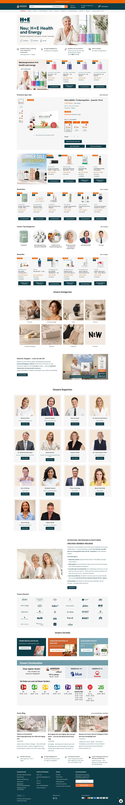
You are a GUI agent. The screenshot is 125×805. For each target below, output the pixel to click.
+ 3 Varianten (21, 278)
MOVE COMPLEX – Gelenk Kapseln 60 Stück (84, 272)
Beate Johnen (66, 166)
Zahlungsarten (60, 781)
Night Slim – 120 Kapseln (67, 75)
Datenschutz (20, 777)
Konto (83, 7)
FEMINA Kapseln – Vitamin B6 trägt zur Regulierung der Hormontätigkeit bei (69, 272)
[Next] (108, 74)
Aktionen (87, 11)
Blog (102, 11)
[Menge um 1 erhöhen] (77, 136)
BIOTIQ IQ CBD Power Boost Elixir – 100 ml (68, 169)
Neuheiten (29, 11)
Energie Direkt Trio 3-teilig (84, 207)
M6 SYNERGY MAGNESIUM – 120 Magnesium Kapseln (54, 272)
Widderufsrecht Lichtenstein (21, 788)
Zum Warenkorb (54, 86)
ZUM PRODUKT (104, 95)
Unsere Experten (41, 788)
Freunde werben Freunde (63, 786)
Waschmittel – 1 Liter (39, 271)
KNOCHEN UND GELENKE (82, 169)
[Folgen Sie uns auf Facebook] (54, 798)
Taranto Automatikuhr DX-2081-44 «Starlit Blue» (100, 207)
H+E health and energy (54, 72)
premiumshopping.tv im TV (43, 777)
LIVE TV (38, 781)
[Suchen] (66, 6)
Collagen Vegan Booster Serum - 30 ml (70, 207)
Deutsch (20, 795)
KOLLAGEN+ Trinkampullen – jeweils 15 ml (83, 100)
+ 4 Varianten (36, 278)
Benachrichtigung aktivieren (100, 283)
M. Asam (96, 269)
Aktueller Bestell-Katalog (24, 774)
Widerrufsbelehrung (22, 779)
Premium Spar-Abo (61, 784)
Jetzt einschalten (22, 374)
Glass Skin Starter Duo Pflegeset (54, 207)
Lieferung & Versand (61, 779)
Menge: (66, 136)
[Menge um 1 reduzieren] (70, 136)
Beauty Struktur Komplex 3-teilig (37, 207)
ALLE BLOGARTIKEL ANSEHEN (99, 713)
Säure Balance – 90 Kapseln (99, 75)
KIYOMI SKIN (52, 204)
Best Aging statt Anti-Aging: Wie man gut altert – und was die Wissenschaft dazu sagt (61, 736)
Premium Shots (22, 269)
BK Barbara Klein (53, 269)
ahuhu (95, 166)
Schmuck (56, 11)
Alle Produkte (104, 226)
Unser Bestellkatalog (42, 785)
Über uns (39, 774)
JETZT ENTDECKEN (26, 69)
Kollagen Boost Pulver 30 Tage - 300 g (24, 207)
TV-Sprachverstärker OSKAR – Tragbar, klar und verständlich (53, 169)
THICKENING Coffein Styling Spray (99, 169)
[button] (121, 801)
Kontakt (58, 774)
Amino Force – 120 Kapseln (83, 75)
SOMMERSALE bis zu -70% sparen (62, 1)
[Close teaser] (117, 798)
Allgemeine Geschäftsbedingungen (23, 784)
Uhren (50, 11)
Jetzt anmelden (84, 785)
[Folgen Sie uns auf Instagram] (56, 798)
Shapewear (63, 11)
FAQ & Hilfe (59, 777)
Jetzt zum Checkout (96, 146)
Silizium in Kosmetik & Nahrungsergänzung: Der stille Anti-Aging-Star (31, 736)
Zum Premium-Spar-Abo (73, 141)
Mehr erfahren (25, 423)
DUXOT (96, 204)
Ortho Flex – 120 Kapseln (52, 75)
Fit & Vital (34, 11)
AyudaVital (81, 166)
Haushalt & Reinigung (72, 11)
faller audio (51, 166)
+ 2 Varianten (66, 81)
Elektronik (81, 11)
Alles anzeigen (104, 189)
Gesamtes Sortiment (96, 11)
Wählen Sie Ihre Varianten (69, 86)
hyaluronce (21, 204)
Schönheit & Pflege (43, 11)
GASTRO (35, 269)
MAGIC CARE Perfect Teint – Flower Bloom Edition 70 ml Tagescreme (99, 272)
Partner (38, 783)
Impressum (20, 781)
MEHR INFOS (72, 587)
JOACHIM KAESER (37, 204)
